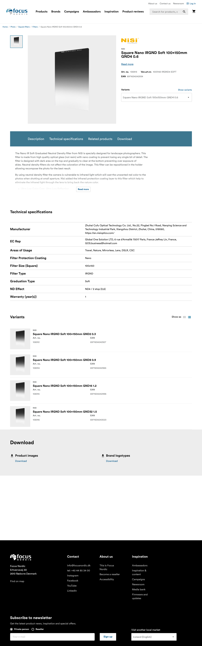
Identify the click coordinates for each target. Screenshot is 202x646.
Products (42, 11)
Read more (127, 64)
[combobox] (169, 12)
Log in (193, 3)
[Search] (184, 12)
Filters (35, 27)
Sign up (108, 637)
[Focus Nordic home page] (16, 12)
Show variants (185, 89)
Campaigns (71, 11)
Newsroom (178, 3)
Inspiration (111, 11)
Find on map (17, 581)
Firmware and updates (140, 596)
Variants (125, 90)
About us (152, 3)
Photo (13, 27)
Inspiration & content (139, 572)
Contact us (165, 3)
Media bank (139, 589)
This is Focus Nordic (107, 567)
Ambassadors (92, 11)
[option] (16, 41)
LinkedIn (72, 590)
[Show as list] (189, 317)
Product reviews (133, 11)
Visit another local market (145, 629)
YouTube (72, 585)
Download (21, 461)
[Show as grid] (184, 317)
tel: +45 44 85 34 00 (78, 570)
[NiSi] (130, 40)
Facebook (72, 580)
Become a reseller (110, 574)
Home (5, 27)
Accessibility (107, 579)
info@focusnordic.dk (78, 565)
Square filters (24, 27)
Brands (55, 11)
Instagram (72, 575)
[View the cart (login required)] (194, 11)
